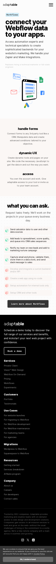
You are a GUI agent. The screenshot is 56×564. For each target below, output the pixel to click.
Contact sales (11, 499)
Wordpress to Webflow (15, 449)
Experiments (10, 387)
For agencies (10, 437)
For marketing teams (14, 433)
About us (8, 486)
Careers (8, 490)
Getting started (11, 465)
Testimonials (10, 404)
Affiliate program (12, 474)
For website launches (14, 415)
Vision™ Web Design (14, 370)
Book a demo (15, 351)
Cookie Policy (39, 554)
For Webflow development (17, 424)
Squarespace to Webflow (16, 453)
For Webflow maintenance (17, 428)
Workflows (9, 383)
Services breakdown (14, 469)
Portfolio (8, 399)
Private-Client (11, 366)
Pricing (7, 379)
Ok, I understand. (28, 559)
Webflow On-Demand (14, 374)
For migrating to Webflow (16, 420)
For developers (11, 494)
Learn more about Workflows (28, 304)
